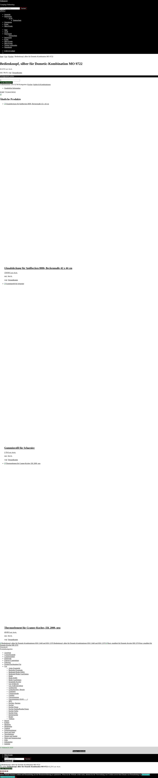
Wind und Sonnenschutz (12, 738)
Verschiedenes (9, 734)
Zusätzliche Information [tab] (12, 88)
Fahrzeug (7, 662)
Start (5, 30)
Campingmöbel (9, 657)
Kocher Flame (13, 707)
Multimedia (8, 726)
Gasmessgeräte (14, 693)
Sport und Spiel (9, 732)
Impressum (8, 16)
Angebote (7, 653)
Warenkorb (8, 22)
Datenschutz (17, 20)
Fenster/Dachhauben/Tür (12, 664)
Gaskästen (12, 691)
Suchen (23, 8)
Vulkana (11, 719)
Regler (11, 717)
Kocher (10, 56)
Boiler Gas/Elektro (15, 680)
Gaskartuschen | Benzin (17, 690)
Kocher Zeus (13, 713)
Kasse (6, 24)
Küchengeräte (13, 715)
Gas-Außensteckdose (16, 686)
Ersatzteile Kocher (15, 682)
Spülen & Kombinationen (42, 84)
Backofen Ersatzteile (16, 670)
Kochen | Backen (14, 703)
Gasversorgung (14, 697)
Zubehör (7, 744)
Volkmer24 (4, 1)
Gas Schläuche (14, 684)
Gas (5, 56)
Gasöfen (11, 695)
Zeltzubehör (8, 742)
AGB (10, 18)
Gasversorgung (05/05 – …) (18, 699)
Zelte (6, 740)
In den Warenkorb (6, 82)
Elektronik (7, 658)
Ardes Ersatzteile (14, 668)
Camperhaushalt (9, 655)
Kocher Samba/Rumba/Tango (19, 709)
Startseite (7, 14)
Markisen (7, 724)
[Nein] (16, 777)
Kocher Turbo (13, 711)
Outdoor (7, 728)
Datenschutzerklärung (7, 777)
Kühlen (6, 722)
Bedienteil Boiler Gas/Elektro (19, 674)
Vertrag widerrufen (10, 45)
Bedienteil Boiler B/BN (17, 672)
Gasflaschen (13, 688)
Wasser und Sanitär (10, 736)
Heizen (6, 721)
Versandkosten (17, 73)
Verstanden (145, 774)
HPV (10, 701)
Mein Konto (8, 26)
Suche (6, 757)
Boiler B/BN (13, 678)
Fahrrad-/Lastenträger (11, 660)
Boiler (11, 676)
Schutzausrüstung (10, 730)
